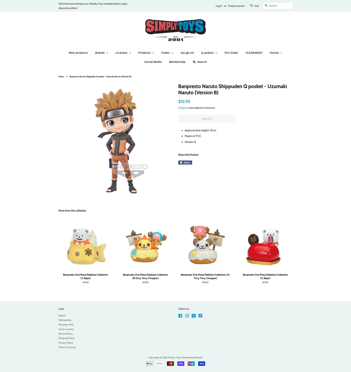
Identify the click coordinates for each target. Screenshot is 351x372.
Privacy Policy (65, 342)
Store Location (66, 329)
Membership (64, 320)
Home (61, 76)
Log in (219, 5)
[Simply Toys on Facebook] (180, 316)
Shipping (183, 107)
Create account (236, 5)
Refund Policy (65, 333)
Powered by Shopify (192, 357)
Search (62, 315)
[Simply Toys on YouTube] (194, 316)
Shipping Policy (66, 338)
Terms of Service (67, 347)
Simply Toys (174, 357)
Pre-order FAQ (65, 324)
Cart (256, 5)
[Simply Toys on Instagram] (187, 316)
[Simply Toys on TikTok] (200, 315)
